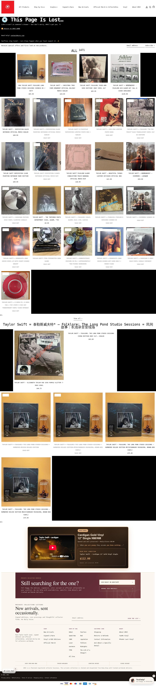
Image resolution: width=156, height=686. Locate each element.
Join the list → (134, 618)
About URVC (123, 632)
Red (81, 635)
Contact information (51, 677)
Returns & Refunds (101, 635)
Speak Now (72, 635)
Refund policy (16, 677)
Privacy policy (5, 677)
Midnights (83, 646)
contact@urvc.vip (17, 35)
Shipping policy (38, 677)
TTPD (70, 650)
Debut (71, 632)
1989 (70, 639)
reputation (84, 639)
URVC (7, 674)
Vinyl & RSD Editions (52, 639)
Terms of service (27, 677)
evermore (72, 646)
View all (77, 318)
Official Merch (50, 643)
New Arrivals (49, 632)
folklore (83, 643)
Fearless (83, 632)
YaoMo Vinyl (124, 635)
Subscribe (149, 45)
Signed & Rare (49, 635)
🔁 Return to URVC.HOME (10, 28)
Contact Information (102, 639)
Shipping (97, 632)
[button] (150, 7)
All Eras (72, 656)
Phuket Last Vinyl (126, 639)
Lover (71, 643)
